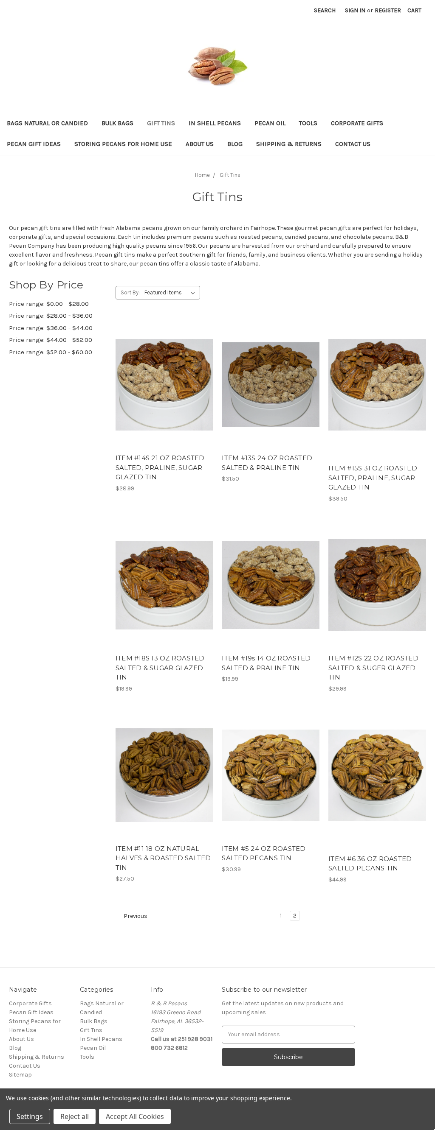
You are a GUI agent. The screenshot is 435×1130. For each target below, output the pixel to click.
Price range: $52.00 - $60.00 (50, 352)
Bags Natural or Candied (47, 123)
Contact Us (352, 144)
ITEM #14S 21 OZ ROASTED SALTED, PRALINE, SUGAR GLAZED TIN (160, 467)
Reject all (74, 1116)
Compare (161, 392)
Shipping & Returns (289, 144)
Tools (308, 123)
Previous (134, 916)
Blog (235, 144)
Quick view (162, 377)
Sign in (355, 10)
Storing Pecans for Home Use (123, 144)
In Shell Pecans (215, 123)
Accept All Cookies (135, 1116)
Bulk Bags (117, 123)
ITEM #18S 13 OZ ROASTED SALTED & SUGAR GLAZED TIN (160, 667)
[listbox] (171, 292)
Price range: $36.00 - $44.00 (51, 328)
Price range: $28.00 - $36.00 (51, 315)
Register (388, 10)
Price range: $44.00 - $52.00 (50, 340)
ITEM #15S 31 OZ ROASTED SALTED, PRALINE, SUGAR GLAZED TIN (372, 477)
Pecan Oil (269, 123)
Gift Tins (161, 123)
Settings (30, 1116)
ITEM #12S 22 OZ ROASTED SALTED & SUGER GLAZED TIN (373, 667)
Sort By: (130, 292)
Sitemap (20, 1074)
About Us (200, 144)
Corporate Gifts (357, 123)
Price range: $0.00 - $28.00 (49, 304)
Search (325, 10)
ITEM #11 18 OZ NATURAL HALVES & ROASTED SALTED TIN (163, 858)
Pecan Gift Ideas (34, 144)
